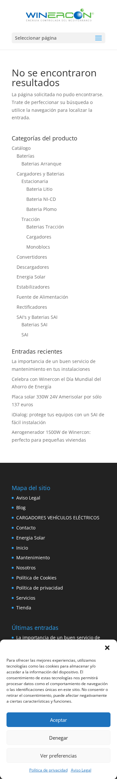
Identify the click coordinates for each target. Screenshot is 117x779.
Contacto (25, 528)
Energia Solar (31, 277)
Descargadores (33, 267)
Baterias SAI (34, 324)
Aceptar (58, 720)
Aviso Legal (81, 770)
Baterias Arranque (41, 164)
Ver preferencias (58, 755)
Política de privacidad (48, 770)
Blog (21, 507)
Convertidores (32, 257)
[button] (107, 647)
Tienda (23, 607)
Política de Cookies (36, 578)
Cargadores (38, 237)
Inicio (22, 548)
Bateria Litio (39, 189)
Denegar (58, 737)
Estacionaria (34, 181)
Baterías (25, 156)
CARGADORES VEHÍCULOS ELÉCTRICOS (57, 517)
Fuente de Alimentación (42, 297)
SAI (24, 334)
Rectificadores (32, 307)
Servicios (25, 598)
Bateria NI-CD (41, 199)
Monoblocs (38, 247)
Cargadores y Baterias (40, 174)
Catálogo (21, 148)
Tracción (30, 219)
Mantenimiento (33, 557)
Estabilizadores (33, 287)
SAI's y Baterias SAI (37, 317)
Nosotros (26, 568)
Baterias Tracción (45, 227)
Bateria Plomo (41, 209)
